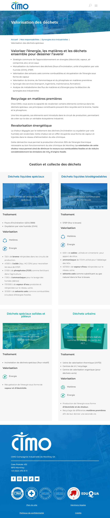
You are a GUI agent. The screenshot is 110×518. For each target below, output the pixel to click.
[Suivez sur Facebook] (13, 478)
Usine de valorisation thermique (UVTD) (82, 363)
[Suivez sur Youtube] (37, 478)
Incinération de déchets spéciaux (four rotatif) (27, 362)
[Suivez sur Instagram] (19, 478)
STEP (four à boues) (72, 223)
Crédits (78, 513)
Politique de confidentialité (32, 513)
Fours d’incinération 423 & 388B (20, 223)
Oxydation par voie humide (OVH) (21, 226)
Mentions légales (78, 505)
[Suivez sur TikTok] (31, 478)
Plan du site (31, 505)
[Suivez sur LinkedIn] (25, 478)
